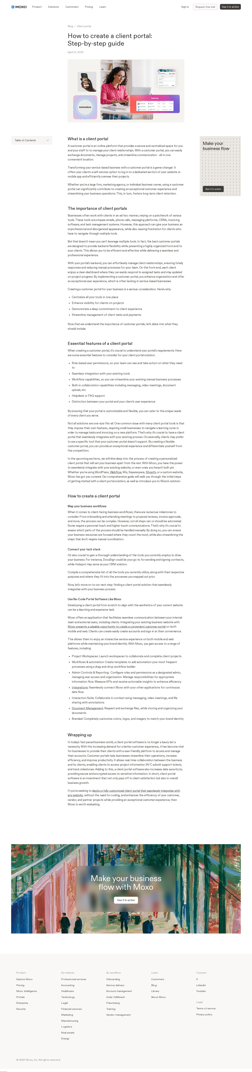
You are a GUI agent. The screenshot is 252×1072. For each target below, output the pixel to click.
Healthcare (67, 991)
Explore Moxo (24, 979)
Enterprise (22, 1002)
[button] (37, 6)
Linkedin (201, 985)
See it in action (213, 189)
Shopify (151, 472)
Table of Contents (25, 140)
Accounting (67, 985)
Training (110, 1008)
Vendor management (118, 1014)
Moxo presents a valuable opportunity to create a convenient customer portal (116, 627)
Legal (64, 1002)
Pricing (20, 985)
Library (155, 991)
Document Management (87, 708)
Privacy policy (204, 1014)
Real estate (67, 1032)
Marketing (67, 1014)
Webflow (115, 472)
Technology (68, 997)
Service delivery (115, 985)
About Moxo (158, 997)
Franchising (113, 1002)
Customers (157, 979)
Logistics (66, 1026)
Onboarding (113, 979)
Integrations (80, 687)
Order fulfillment (115, 997)
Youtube (201, 991)
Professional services (73, 979)
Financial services (71, 1008)
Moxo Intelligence (26, 991)
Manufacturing (69, 1020)
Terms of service (206, 1008)
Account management (119, 991)
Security (21, 1008)
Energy (65, 1038)
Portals (20, 997)
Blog (70, 26)
